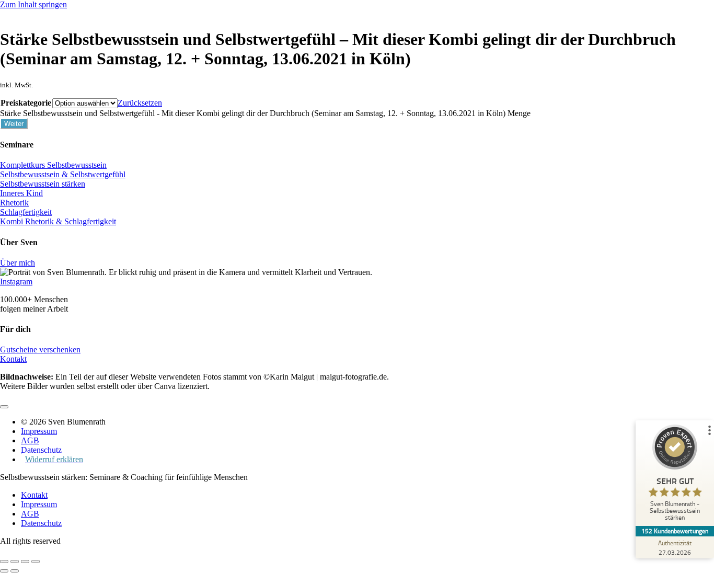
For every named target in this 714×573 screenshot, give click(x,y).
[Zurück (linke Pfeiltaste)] (4, 570)
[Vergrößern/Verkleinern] (4, 561)
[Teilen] (25, 561)
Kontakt (13, 358)
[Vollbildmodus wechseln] (14, 561)
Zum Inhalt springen (33, 4)
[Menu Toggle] (4, 406)
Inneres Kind (21, 193)
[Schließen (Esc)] (35, 561)
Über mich (17, 262)
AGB (30, 513)
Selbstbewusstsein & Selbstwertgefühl (62, 174)
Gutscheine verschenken (40, 349)
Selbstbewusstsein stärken (42, 183)
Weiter (14, 124)
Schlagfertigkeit (26, 212)
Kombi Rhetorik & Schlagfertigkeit (58, 221)
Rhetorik (14, 202)
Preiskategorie (26, 102)
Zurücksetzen (140, 102)
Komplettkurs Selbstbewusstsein (53, 165)
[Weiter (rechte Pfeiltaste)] (14, 570)
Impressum (39, 504)
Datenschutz (41, 523)
